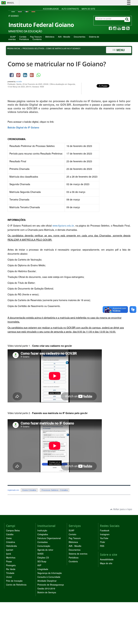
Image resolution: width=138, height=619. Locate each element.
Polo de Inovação (14, 580)
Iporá (8, 553)
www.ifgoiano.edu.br (63, 225)
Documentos (79, 36)
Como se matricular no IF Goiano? (57, 64)
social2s (19, 81)
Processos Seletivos (33, 48)
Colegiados (42, 534)
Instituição (42, 530)
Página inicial (14, 48)
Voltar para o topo (122, 509)
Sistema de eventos (78, 553)
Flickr (102, 542)
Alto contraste (70, 8)
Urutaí (9, 576)
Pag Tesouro (36, 36)
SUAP (13, 36)
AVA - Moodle (64, 36)
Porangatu (11, 565)
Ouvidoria (37, 39)
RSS (102, 545)
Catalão (9, 534)
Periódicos (24, 39)
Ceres (9, 538)
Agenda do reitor (45, 549)
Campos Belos (13, 530)
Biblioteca (49, 36)
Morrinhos (10, 557)
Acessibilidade (51, 8)
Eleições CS (43, 557)
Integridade (42, 569)
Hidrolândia (11, 545)
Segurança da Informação (49, 573)
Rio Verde (10, 569)
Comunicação (43, 545)
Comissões (42, 542)
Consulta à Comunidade (48, 576)
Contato (22, 36)
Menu (120, 50)
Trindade (10, 573)
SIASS (40, 553)
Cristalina (10, 542)
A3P (39, 565)
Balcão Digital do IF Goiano (23, 127)
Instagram (104, 534)
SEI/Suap (41, 561)
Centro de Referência (16, 584)
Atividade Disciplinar (47, 580)
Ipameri (9, 549)
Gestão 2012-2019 (46, 588)
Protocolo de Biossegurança (50, 584)
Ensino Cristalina (29, 490)
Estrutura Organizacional (49, 538)
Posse (9, 561)
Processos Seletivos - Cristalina (55, 490)
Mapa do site (88, 8)
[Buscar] (127, 19)
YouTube (104, 538)
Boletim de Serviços (46, 592)
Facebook (104, 530)
